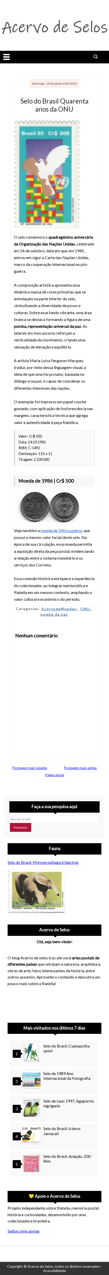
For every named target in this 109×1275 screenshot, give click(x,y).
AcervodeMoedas (59, 609)
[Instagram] (13, 1003)
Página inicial (54, 775)
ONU (85, 609)
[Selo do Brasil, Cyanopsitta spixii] (32, 1053)
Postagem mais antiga (80, 768)
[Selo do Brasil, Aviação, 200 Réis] (32, 1163)
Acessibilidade (54, 1270)
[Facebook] (53, 1003)
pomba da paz (54, 614)
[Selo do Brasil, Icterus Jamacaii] (32, 1135)
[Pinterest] (26, 1003)
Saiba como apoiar (24, 1231)
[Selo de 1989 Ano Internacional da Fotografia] (32, 1080)
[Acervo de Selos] (40, 997)
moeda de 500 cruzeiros (61, 530)
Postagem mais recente (29, 768)
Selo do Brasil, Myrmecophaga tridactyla (43, 862)
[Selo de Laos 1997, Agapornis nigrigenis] (32, 1108)
